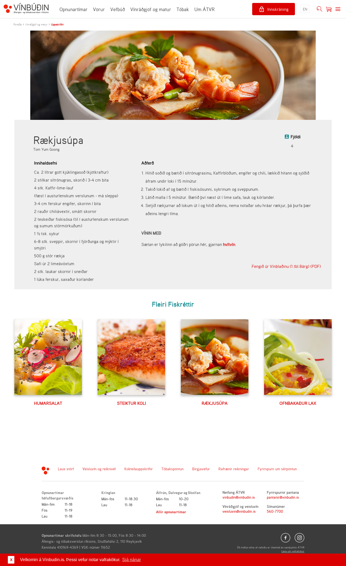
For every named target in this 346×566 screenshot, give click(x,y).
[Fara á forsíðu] (26, 9)
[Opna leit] (319, 9)
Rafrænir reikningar (233, 468)
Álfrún (161, 492)
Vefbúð (117, 9)
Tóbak (183, 9)
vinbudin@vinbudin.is (238, 497)
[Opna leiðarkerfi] (337, 9)
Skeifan (194, 492)
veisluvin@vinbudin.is (239, 511)
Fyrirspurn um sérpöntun (277, 468)
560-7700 (275, 511)
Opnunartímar (73, 9)
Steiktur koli (131, 403)
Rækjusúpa (215, 403)
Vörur (99, 9)
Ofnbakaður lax (298, 403)
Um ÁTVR (204, 9)
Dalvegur (175, 492)
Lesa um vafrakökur (292, 551)
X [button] (11, 560)
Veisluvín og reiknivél (99, 468)
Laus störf (66, 468)
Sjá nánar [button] (131, 559)
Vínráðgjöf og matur (150, 9)
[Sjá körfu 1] (328, 9)
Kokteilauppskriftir (138, 468)
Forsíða (18, 24)
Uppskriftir (57, 24)
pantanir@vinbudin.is (283, 497)
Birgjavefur (201, 468)
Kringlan (108, 492)
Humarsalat (48, 403)
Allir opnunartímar (171, 511)
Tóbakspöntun (172, 468)
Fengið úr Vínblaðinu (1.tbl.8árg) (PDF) (286, 266)
